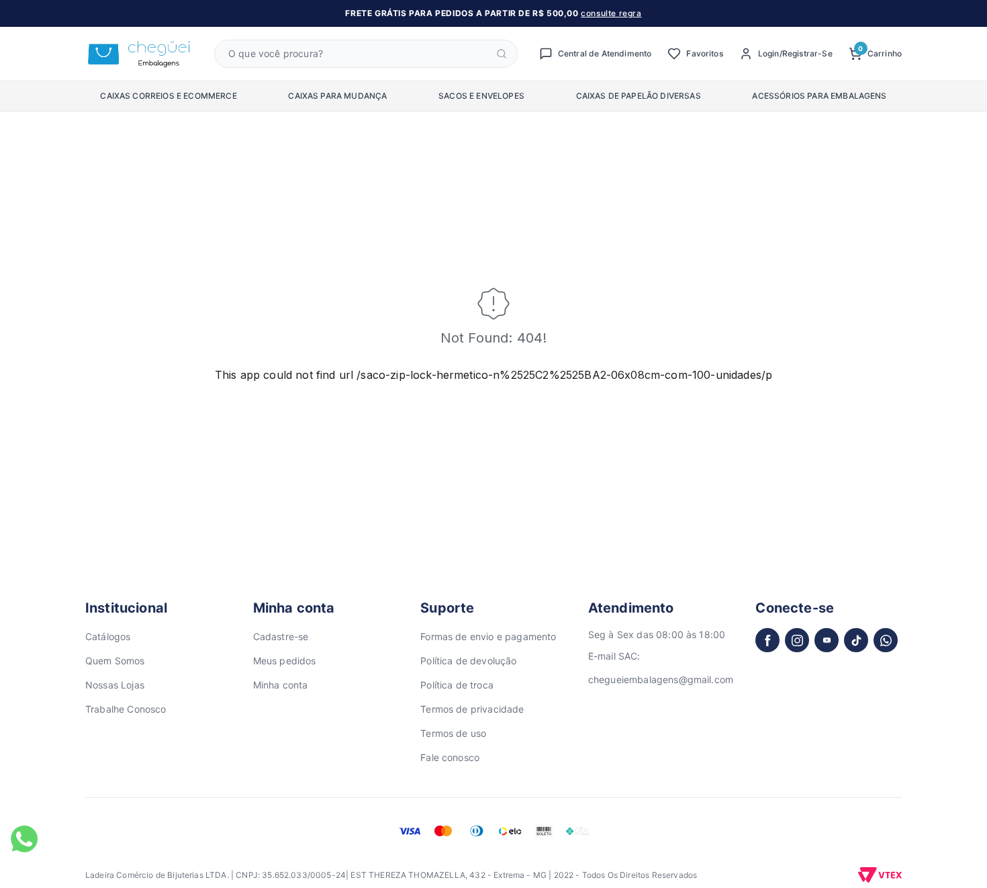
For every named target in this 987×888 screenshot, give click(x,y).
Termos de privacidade (472, 709)
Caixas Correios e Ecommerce (168, 96)
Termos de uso (453, 733)
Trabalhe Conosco (126, 709)
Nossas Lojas (114, 685)
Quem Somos (115, 660)
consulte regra (611, 13)
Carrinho (880, 52)
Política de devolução (468, 660)
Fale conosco (449, 757)
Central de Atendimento (605, 53)
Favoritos (704, 53)
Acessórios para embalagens (819, 96)
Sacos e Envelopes (481, 96)
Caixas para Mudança (337, 96)
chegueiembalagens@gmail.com (660, 679)
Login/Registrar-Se (795, 53)
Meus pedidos (284, 660)
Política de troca (456, 685)
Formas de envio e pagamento (488, 636)
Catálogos (107, 636)
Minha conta (280, 685)
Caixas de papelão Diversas (638, 96)
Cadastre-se (281, 636)
